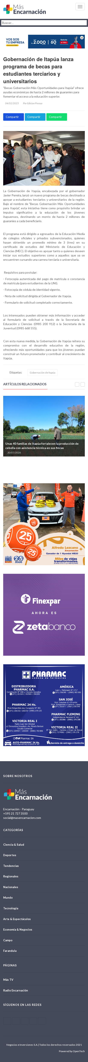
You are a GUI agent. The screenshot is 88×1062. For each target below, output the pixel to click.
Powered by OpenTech (72, 1051)
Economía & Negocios (17, 929)
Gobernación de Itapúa (42, 372)
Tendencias (11, 866)
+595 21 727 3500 (15, 813)
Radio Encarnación (15, 990)
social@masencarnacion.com (22, 817)
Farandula (9, 950)
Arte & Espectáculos (17, 919)
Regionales (10, 876)
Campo (7, 940)
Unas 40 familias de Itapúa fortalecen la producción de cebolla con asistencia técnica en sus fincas (42, 446)
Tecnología (10, 908)
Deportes (9, 855)
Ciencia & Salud (13, 844)
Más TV (8, 979)
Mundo (8, 897)
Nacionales (10, 887)
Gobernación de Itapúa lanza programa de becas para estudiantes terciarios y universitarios (38, 70)
